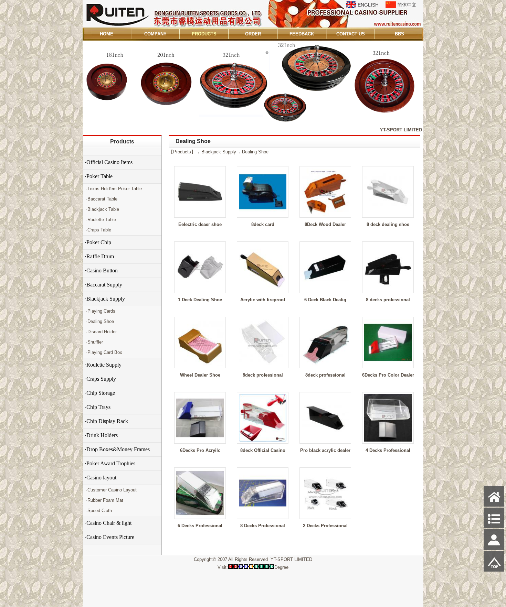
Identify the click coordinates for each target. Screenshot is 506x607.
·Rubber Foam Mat (104, 500)
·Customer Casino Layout (111, 489)
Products (122, 141)
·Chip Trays (97, 407)
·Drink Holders (101, 435)
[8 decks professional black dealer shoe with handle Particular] (388, 289)
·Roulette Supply (103, 365)
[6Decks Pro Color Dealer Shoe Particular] (388, 364)
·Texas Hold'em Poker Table (113, 188)
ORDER (253, 33)
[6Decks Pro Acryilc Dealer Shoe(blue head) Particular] (200, 440)
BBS (399, 33)
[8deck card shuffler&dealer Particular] (262, 214)
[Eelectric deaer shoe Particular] (200, 214)
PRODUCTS (204, 33)
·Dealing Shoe (99, 321)
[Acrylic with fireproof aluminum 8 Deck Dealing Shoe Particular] (262, 289)
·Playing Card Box (103, 352)
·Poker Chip (98, 242)
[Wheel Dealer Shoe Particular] (200, 364)
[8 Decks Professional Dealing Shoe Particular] (262, 515)
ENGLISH (368, 5)
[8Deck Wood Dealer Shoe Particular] (325, 214)
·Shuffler (94, 342)
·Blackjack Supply (105, 299)
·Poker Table (99, 176)
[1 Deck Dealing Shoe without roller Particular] (200, 289)
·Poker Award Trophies (110, 463)
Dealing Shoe (255, 151)
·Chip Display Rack (106, 421)
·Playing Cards (100, 311)
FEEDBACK (301, 33)
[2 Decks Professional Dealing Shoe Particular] (325, 515)
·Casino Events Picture (109, 537)
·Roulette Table (100, 219)
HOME (106, 33)
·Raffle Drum (99, 256)
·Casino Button (101, 270)
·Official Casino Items (109, 162)
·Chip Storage (100, 393)
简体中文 (407, 5)
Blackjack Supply (218, 151)
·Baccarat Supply (103, 285)
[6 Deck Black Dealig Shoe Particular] (325, 289)
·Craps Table (98, 229)
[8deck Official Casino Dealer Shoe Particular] (262, 440)
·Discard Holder (101, 331)
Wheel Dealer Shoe (200, 375)
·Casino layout (100, 477)
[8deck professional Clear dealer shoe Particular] (262, 364)
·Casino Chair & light (108, 523)
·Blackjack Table (102, 209)
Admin (92, 600)
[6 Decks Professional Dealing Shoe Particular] (200, 515)
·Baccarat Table (101, 199)
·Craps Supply (100, 379)
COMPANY (155, 33)
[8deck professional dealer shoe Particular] (325, 364)
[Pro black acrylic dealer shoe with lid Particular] (325, 440)
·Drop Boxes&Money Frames (117, 449)
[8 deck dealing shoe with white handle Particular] (388, 214)
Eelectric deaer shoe (200, 224)
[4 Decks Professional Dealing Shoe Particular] (388, 440)
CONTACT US (350, 33)
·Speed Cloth (98, 510)
